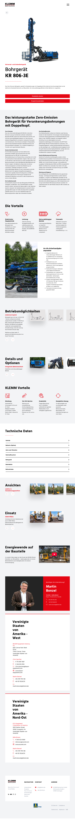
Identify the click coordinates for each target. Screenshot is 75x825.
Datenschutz (54, 810)
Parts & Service (28, 791)
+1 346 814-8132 (19, 664)
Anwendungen (28, 793)
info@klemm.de (41, 787)
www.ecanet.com (20, 744)
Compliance (62, 806)
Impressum (62, 810)
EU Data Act (54, 806)
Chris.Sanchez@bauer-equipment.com (21, 667)
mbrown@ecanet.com (22, 742)
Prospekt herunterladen (37, 101)
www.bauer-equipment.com (18, 672)
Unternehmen (27, 787)
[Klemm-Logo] (10, 5)
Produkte (26, 789)
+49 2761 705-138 (52, 600)
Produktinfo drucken (37, 96)
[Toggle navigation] (69, 4)
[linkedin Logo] (8, 794)
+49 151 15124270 (52, 602)
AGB (67, 810)
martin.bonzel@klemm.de (55, 605)
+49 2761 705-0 (41, 790)
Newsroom (27, 794)
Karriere (26, 796)
